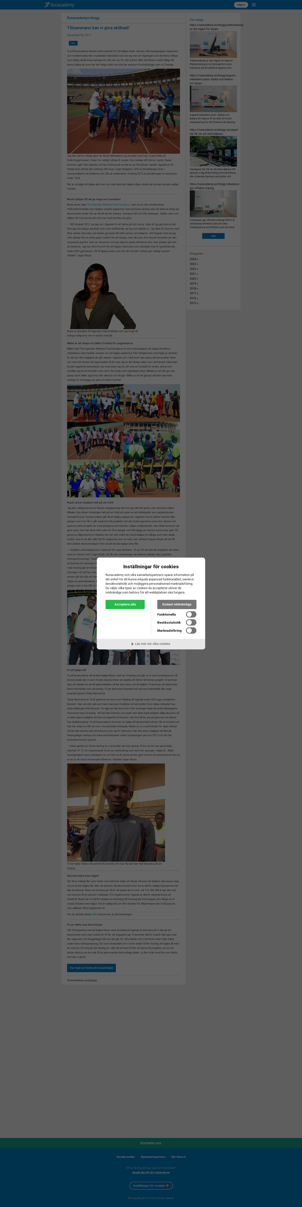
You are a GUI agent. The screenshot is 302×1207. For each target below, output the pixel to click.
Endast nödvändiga (176, 604)
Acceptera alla (125, 604)
